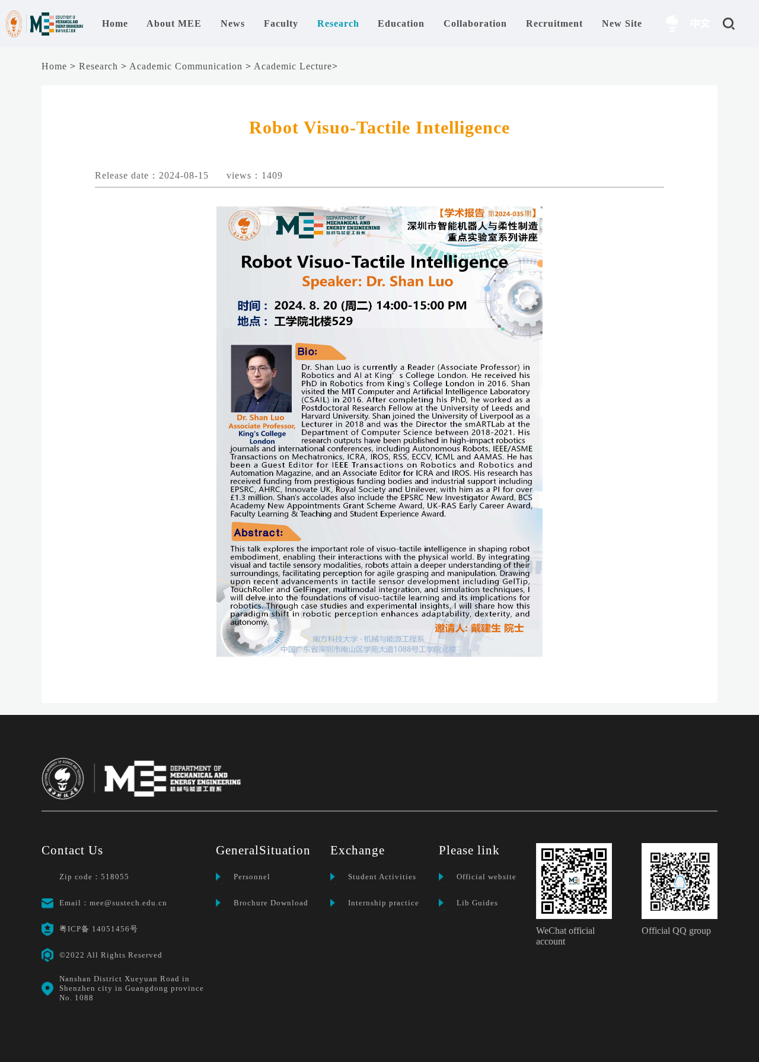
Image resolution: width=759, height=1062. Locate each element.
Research (98, 66)
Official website (486, 876)
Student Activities (382, 876)
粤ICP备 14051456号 (98, 928)
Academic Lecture (293, 66)
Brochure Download (271, 902)
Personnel (252, 876)
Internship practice (383, 902)
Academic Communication (186, 66)
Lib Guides (477, 902)
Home (54, 66)
